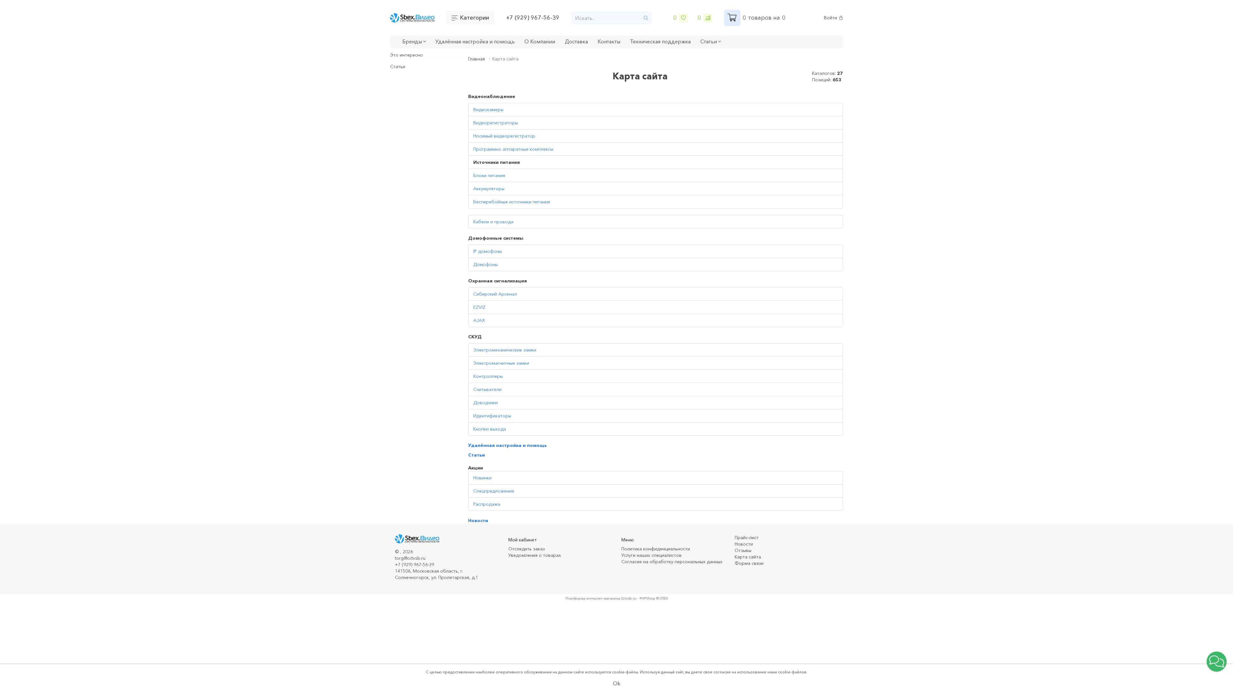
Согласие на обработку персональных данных (671, 562)
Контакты (609, 41)
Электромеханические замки (504, 350)
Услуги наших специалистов (651, 555)
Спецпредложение (493, 491)
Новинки (482, 478)
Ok (616, 683)
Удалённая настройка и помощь (475, 41)
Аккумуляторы (488, 188)
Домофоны (485, 264)
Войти (830, 18)
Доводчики (485, 402)
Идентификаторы (492, 416)
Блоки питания (489, 175)
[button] (1217, 662)
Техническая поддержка (660, 41)
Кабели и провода (493, 222)
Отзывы (743, 550)
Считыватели (487, 389)
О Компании (539, 41)
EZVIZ (479, 307)
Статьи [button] (709, 41)
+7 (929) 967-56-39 (532, 17)
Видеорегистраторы (495, 123)
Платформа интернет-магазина (592, 598)
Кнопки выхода (489, 429)
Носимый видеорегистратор (504, 136)
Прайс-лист (747, 537)
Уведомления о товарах (534, 555)
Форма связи (749, 563)
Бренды (412, 41)
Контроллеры (488, 376)
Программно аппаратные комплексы (513, 149)
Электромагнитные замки (501, 363)
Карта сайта (748, 557)
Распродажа (486, 504)
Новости (478, 520)
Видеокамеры (488, 109)
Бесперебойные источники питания (511, 202)
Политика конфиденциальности (655, 549)
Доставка (576, 41)
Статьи (397, 66)
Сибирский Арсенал (495, 294)
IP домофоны (487, 251)
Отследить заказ (526, 549)
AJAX (479, 320)
